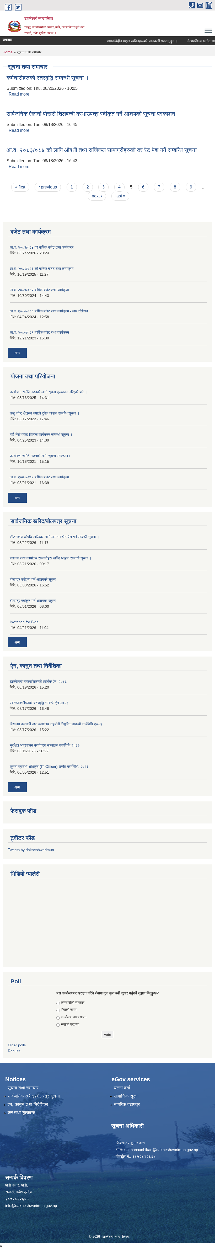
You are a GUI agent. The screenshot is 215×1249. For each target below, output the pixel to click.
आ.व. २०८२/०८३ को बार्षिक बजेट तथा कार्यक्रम (41, 268)
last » (120, 196)
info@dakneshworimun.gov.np (31, 1205)
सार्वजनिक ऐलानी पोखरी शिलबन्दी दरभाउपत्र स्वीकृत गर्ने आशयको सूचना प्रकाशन (91, 114)
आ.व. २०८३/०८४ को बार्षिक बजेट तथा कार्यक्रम (41, 247)
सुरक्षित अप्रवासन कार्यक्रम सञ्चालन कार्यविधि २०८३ (45, 745)
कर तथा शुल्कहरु (21, 1112)
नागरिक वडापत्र (127, 1104)
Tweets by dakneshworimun (31, 850)
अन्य (17, 353)
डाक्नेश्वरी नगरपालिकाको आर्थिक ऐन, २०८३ (38, 681)
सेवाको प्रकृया (70, 1024)
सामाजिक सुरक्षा (126, 1096)
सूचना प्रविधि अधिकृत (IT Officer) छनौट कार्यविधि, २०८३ (49, 766)
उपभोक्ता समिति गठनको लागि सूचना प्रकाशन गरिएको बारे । (48, 392)
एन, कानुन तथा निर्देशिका (28, 1104)
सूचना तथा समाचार (23, 1087)
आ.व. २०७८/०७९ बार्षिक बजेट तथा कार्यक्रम (39, 477)
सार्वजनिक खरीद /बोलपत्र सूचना (34, 1096)
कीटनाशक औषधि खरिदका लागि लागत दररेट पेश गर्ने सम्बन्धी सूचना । (54, 537)
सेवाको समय (69, 1009)
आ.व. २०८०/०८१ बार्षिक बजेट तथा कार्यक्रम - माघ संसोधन (49, 311)
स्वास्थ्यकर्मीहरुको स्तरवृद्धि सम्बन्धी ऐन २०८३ (39, 703)
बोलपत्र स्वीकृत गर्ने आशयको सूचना (33, 579)
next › (97, 196)
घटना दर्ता (122, 1087)
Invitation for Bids (24, 622)
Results (14, 1051)
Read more (19, 94)
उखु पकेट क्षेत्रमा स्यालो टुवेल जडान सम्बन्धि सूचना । (44, 413)
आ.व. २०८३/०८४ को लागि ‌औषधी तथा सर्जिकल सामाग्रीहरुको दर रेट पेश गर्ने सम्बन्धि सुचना (102, 150)
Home (8, 52)
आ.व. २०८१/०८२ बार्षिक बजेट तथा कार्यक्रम (39, 290)
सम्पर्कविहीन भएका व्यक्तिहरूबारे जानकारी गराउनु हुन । (133, 41)
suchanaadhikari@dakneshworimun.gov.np (161, 1149)
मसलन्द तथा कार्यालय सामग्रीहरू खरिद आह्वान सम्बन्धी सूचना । (51, 558)
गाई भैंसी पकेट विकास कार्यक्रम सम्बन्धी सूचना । (41, 434)
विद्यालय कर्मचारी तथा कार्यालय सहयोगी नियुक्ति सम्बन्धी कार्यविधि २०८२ (56, 724)
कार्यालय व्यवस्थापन (74, 1017)
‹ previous (48, 187)
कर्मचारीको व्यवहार (72, 1002)
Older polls (17, 1045)
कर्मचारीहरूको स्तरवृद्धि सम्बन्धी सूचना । (48, 78)
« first (20, 187)
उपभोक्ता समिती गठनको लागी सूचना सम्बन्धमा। (40, 456)
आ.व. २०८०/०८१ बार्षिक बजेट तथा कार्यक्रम (39, 332)
